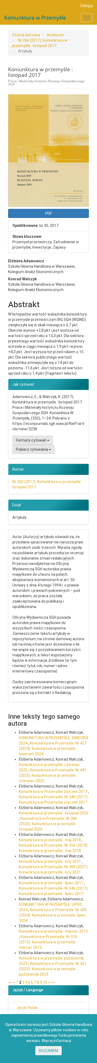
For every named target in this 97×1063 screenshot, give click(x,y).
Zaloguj (86, 5)
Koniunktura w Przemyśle (35, 17)
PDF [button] (48, 213)
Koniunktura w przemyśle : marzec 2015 (53, 931)
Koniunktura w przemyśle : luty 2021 (50, 861)
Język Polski (27, 1007)
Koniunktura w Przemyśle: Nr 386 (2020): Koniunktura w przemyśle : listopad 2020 (48, 823)
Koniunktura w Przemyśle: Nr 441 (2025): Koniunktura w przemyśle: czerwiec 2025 (52, 775)
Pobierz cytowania (32, 449)
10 (45, 982)
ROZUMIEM (48, 1050)
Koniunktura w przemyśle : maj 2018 (50, 840)
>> (53, 982)
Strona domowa (26, 35)
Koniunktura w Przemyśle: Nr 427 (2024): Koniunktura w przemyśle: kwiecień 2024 (52, 748)
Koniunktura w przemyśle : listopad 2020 (53, 813)
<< (10, 982)
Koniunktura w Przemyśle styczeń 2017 (53, 791)
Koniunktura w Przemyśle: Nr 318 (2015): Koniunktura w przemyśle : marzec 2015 (48, 942)
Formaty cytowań (31, 440)
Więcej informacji (56, 1041)
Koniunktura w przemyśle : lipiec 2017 (51, 883)
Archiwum (55, 35)
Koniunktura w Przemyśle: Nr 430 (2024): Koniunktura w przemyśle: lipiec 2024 (52, 915)
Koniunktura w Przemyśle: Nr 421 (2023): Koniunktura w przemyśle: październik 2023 (52, 968)
